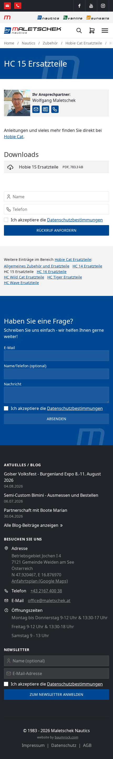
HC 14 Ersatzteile (87, 266)
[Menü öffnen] (105, 30)
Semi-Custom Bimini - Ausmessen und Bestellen (51, 495)
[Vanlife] (72, 17)
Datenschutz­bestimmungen (75, 220)
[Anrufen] (17, 5)
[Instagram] (103, 6)
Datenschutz (63, 745)
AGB (87, 745)
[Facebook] (79, 6)
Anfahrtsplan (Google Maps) (40, 581)
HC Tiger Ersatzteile (64, 277)
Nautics (28, 43)
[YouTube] (91, 6)
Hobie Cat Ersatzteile (83, 43)
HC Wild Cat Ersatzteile (24, 277)
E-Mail (9, 347)
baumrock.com (66, 737)
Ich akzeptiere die (57, 220)
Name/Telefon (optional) (25, 365)
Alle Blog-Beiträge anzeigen (31, 525)
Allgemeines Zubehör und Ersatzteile (36, 266)
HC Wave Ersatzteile (21, 282)
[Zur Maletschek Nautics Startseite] (32, 30)
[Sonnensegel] (97, 17)
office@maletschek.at (49, 600)
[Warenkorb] (92, 30)
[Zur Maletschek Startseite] (7, 17)
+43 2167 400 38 (46, 591)
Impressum (33, 745)
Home (9, 43)
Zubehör (50, 43)
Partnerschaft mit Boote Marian (35, 510)
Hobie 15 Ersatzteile (38, 167)
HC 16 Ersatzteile (51, 271)
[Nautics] (48, 17)
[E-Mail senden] (7, 5)
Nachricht (12, 383)
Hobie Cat (13, 137)
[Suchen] (79, 30)
